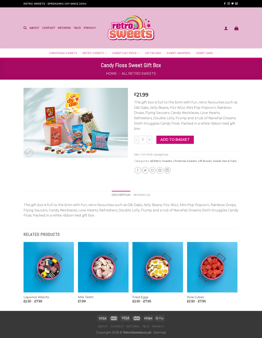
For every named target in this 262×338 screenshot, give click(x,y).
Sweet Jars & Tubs (224, 161)
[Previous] (24, 276)
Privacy (90, 27)
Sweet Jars (204, 53)
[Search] (25, 28)
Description (121, 194)
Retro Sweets (93, 53)
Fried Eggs (140, 297)
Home (111, 74)
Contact (48, 27)
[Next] (237, 276)
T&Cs (77, 27)
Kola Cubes (195, 297)
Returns (64, 27)
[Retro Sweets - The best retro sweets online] (131, 28)
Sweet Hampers (178, 53)
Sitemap (160, 332)
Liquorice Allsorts (36, 297)
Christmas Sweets (63, 53)
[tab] (121, 195)
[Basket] (236, 28)
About (34, 27)
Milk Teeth (86, 297)
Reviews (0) (141, 194)
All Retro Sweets (139, 74)
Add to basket (175, 140)
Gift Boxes (153, 53)
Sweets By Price (124, 53)
